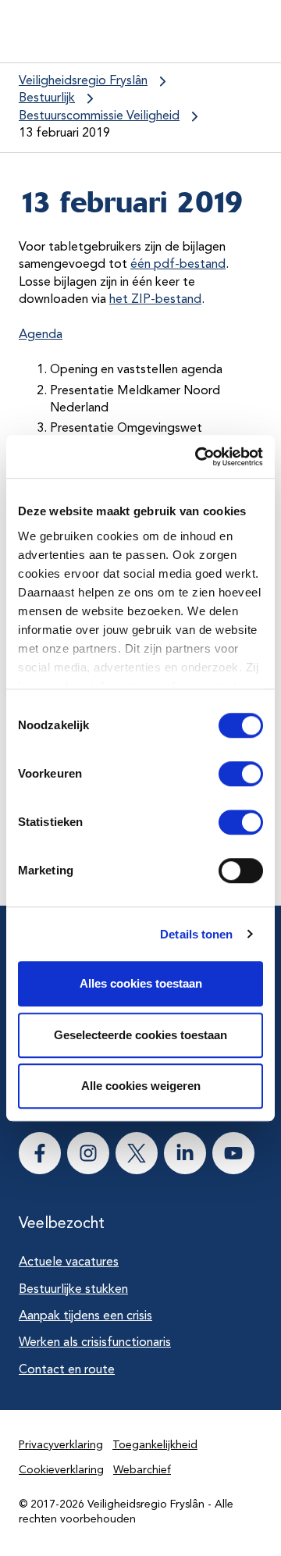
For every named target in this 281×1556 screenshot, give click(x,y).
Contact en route (67, 1370)
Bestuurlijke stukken (73, 1290)
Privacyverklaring (61, 1445)
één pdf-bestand (178, 264)
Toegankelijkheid (154, 1445)
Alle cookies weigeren (141, 1085)
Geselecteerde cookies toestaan (140, 1034)
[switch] (227, 773)
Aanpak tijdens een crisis (85, 1316)
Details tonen (196, 934)
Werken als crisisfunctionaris (95, 1343)
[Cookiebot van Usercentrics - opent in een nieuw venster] (198, 457)
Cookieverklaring (61, 1470)
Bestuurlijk (47, 98)
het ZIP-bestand (155, 300)
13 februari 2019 (64, 133)
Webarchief (142, 1470)
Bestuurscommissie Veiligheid (99, 116)
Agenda (40, 335)
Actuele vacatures (69, 1262)
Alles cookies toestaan (141, 983)
